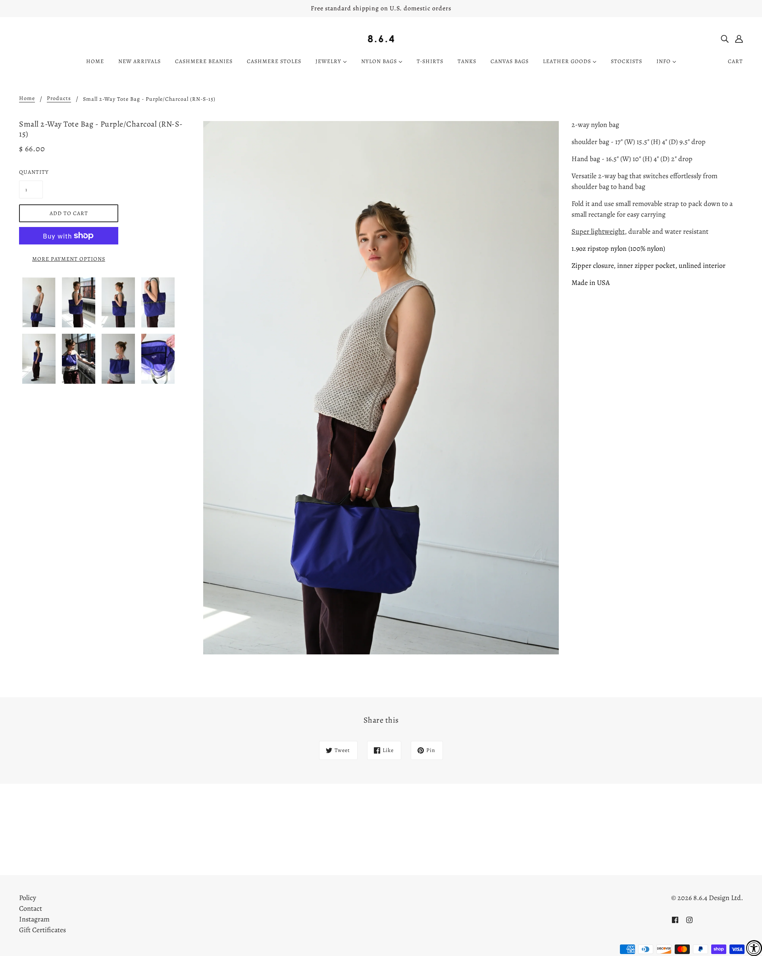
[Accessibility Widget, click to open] (754, 948)
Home (27, 99)
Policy (27, 897)
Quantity (31, 172)
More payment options (68, 259)
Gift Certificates (42, 930)
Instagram (34, 919)
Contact (30, 908)
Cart (735, 61)
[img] (725, 38)
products (59, 99)
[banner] (381, 38)
